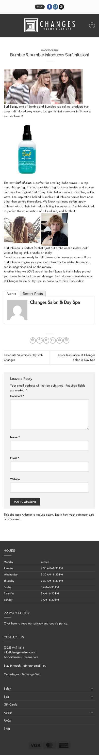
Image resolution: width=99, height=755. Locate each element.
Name (15, 437)
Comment (17, 396)
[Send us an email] (61, 7)
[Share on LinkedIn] (66, 340)
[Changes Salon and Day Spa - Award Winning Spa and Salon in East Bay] (49, 25)
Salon (7, 689)
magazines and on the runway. (33, 267)
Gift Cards (10, 704)
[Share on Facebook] (39, 340)
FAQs (7, 721)
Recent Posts (33, 294)
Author (11, 294)
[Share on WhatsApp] (33, 340)
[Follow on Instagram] (55, 7)
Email (14, 458)
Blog (7, 728)
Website (15, 479)
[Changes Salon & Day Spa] (17, 310)
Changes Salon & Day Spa (25, 281)
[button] (92, 25)
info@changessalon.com (19, 652)
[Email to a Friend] (53, 340)
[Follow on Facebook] (49, 7)
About (8, 713)
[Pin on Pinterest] (59, 340)
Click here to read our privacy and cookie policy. (36, 623)
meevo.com (31, 657)
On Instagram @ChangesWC (22, 674)
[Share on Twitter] (46, 340)
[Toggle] (92, 688)
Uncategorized (49, 50)
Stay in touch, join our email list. (25, 666)
